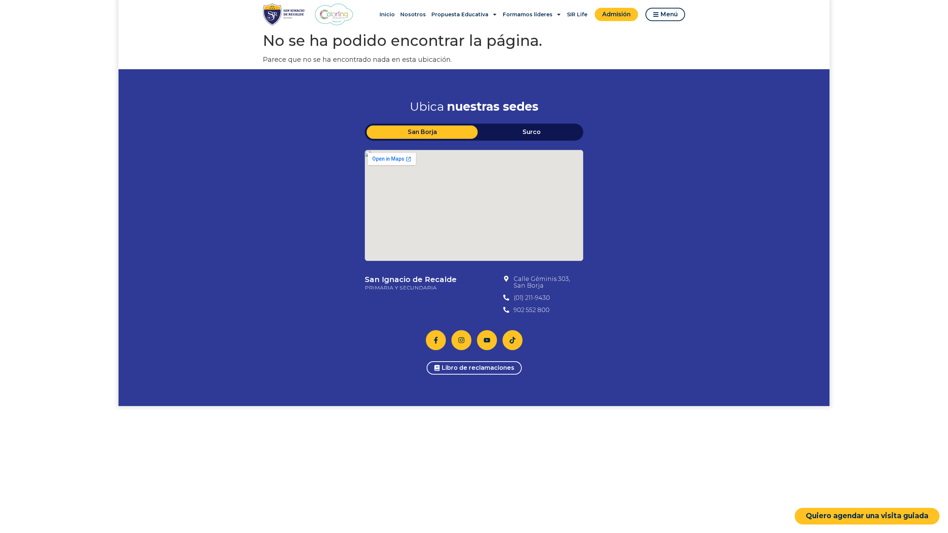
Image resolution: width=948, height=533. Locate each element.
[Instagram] (461, 340)
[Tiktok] (513, 340)
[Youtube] (487, 340)
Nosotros (413, 14)
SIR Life (577, 14)
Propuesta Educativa (459, 14)
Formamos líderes (528, 14)
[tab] (422, 132)
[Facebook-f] (436, 340)
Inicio (387, 14)
